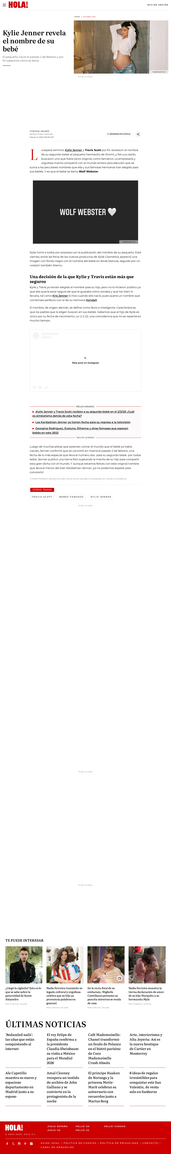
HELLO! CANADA (115, 1126)
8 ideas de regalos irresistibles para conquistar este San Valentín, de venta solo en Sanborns (145, 1082)
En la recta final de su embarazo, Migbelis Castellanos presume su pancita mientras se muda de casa (104, 995)
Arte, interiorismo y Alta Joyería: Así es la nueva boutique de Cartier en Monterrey (146, 1044)
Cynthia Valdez (40, 131)
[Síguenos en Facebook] (7, 1143)
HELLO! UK (83, 1126)
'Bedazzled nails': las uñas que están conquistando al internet (19, 1041)
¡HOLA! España (57, 1126)
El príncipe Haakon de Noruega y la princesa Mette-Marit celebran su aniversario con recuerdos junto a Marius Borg (104, 1086)
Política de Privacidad (119, 1143)
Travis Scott (42, 497)
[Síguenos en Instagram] (19, 1143)
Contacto (150, 1143)
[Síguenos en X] (13, 1143)
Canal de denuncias (57, 1147)
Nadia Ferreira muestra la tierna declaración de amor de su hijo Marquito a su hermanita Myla (146, 993)
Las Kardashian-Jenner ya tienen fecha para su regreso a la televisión (82, 422)
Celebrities (89, 17)
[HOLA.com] (25, 1128)
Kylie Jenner (73, 150)
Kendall (91, 300)
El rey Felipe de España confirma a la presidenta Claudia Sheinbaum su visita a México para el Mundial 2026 (63, 1048)
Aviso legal (50, 1143)
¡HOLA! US (54, 1130)
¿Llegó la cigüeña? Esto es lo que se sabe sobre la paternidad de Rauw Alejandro (23, 993)
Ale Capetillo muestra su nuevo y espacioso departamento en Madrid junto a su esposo (21, 1084)
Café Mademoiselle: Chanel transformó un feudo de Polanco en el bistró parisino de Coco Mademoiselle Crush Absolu (104, 1048)
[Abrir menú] (4, 5)
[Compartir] (138, 134)
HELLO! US (83, 1130)
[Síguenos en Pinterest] (25, 1143)
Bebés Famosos (71, 497)
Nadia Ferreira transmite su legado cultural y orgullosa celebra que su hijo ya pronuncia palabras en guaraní (64, 995)
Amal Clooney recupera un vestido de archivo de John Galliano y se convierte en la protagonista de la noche (63, 1086)
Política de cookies (80, 1143)
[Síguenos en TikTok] (31, 1143)
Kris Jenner (60, 295)
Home (77, 17)
